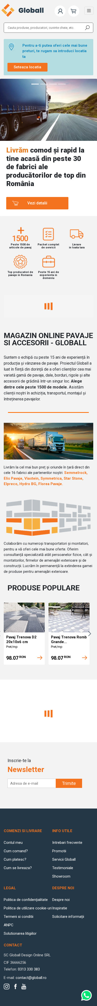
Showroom (61, 876)
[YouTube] (23, 986)
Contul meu (13, 842)
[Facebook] (15, 986)
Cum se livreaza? (18, 868)
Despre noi (61, 899)
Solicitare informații (68, 916)
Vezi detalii (37, 203)
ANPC (8, 925)
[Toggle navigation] (89, 11)
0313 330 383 (29, 969)
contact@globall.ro (31, 977)
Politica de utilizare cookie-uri (28, 908)
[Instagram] (6, 986)
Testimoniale (62, 868)
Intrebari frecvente (67, 842)
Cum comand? (16, 851)
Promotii (59, 851)
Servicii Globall (64, 859)
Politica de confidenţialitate (26, 899)
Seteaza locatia (27, 67)
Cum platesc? (15, 859)
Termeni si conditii (18, 916)
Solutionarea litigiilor (20, 933)
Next (90, 633)
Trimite (69, 783)
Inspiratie (59, 908)
